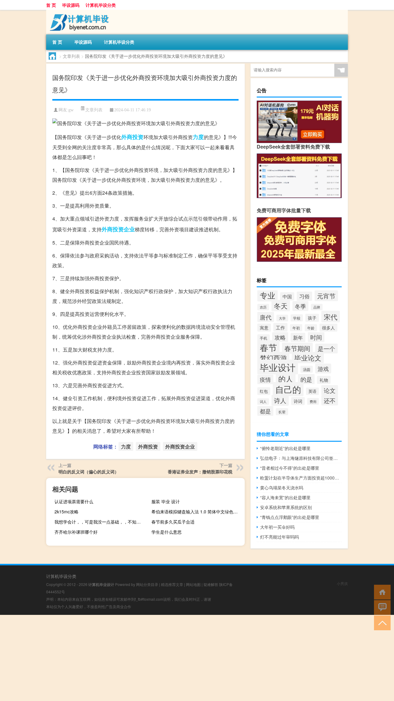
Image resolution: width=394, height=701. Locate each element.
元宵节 (326, 295)
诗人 (280, 400)
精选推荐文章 (172, 584)
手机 (263, 338)
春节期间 (297, 348)
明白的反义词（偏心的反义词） (88, 471)
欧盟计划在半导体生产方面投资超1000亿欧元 (301, 478)
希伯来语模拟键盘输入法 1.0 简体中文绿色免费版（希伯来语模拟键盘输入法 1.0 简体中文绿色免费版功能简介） (197, 511)
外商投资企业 (118, 229)
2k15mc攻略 (66, 511)
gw (71, 110)
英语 (312, 391)
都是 (265, 411)
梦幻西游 (273, 357)
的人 (285, 378)
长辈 (282, 411)
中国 (287, 296)
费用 (313, 401)
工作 (280, 327)
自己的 (288, 389)
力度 (198, 137)
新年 (298, 337)
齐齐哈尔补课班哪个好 (76, 532)
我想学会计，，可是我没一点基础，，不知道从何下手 (100, 522)
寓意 (264, 328)
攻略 (280, 337)
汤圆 (306, 369)
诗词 (298, 401)
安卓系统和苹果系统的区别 (286, 507)
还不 (330, 400)
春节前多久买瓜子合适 (173, 522)
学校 (296, 318)
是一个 (326, 348)
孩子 (312, 318)
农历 (263, 307)
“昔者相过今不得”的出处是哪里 (289, 468)
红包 (264, 391)
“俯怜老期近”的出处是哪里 (285, 448)
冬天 (280, 305)
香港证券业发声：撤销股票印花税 (200, 471)
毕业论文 (307, 357)
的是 (306, 379)
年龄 (311, 327)
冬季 (300, 306)
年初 (296, 327)
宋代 (330, 316)
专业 (267, 295)
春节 (268, 347)
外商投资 (132, 137)
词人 (263, 401)
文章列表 (71, 56)
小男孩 (342, 583)
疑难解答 (210, 584)
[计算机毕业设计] (78, 12)
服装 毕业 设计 (165, 501)
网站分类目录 (147, 584)
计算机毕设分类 (101, 5)
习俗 (304, 296)
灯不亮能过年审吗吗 (279, 537)
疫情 (265, 379)
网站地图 (193, 584)
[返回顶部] (381, 622)
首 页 (51, 5)
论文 (330, 390)
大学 (282, 318)
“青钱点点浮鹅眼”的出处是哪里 (289, 517)
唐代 (265, 317)
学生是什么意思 (166, 532)
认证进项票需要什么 (73, 501)
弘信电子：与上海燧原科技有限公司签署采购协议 (301, 458)
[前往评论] (381, 607)
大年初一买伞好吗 (277, 527)
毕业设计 (278, 366)
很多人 (328, 328)
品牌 (316, 307)
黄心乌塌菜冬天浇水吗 (281, 487)
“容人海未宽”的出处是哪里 (285, 497)
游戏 (323, 368)
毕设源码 (70, 5)
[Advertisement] (184, 658)
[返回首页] (381, 592)
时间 (316, 337)
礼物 (324, 380)
